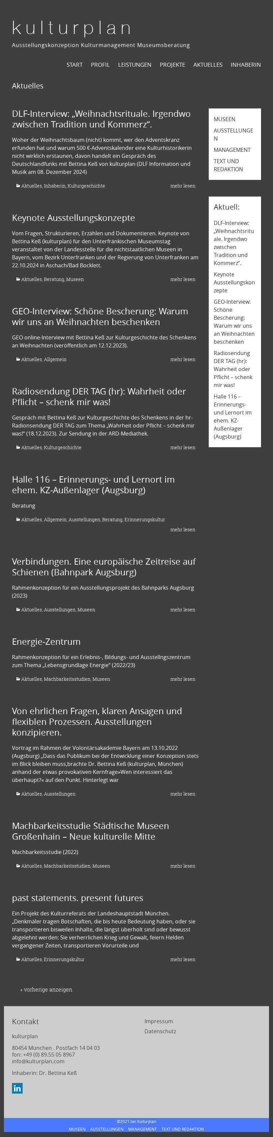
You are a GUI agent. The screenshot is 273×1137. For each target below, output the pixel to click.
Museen (75, 279)
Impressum (158, 1021)
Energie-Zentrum (46, 641)
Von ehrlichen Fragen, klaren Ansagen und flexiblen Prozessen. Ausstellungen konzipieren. (97, 721)
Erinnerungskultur (145, 519)
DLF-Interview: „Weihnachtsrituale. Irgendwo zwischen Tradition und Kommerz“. (101, 119)
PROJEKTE (172, 64)
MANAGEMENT (232, 150)
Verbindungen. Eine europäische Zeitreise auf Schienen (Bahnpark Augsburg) (104, 567)
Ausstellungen (84, 519)
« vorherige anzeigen (46, 989)
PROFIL (100, 64)
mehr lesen (182, 186)
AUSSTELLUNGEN (107, 1129)
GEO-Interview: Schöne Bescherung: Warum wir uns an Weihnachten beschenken (100, 316)
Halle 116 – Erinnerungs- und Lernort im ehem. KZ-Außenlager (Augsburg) (93, 485)
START (75, 64)
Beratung (54, 279)
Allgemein (55, 359)
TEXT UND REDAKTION (182, 1129)
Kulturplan (74, 29)
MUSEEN (224, 119)
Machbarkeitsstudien (67, 679)
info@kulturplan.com (38, 1061)
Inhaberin (246, 64)
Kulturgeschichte (86, 186)
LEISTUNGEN (134, 64)
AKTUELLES (207, 64)
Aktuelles (31, 186)
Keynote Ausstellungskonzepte (73, 218)
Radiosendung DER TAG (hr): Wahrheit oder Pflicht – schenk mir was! (99, 396)
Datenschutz (160, 1031)
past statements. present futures (77, 898)
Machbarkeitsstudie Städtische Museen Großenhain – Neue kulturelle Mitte (90, 831)
